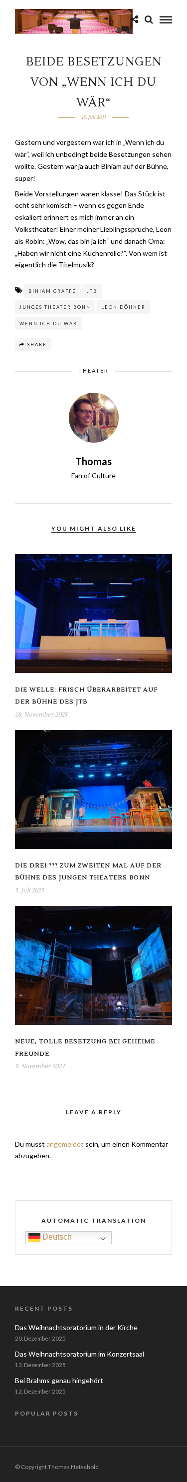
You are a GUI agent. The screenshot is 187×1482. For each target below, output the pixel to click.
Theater (93, 370)
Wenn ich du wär (48, 323)
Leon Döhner (123, 307)
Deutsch (56, 1237)
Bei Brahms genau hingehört (59, 1380)
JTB (92, 291)
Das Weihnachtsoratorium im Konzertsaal (79, 1354)
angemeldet (65, 1144)
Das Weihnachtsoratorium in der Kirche (76, 1327)
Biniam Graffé (52, 291)
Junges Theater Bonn (55, 307)
